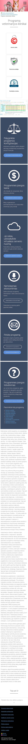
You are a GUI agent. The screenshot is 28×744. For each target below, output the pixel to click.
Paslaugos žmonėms (10, 421)
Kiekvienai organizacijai (10, 422)
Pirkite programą (5, 724)
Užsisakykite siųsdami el (12, 346)
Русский (4, 735)
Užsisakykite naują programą (14, 401)
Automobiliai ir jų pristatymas (12, 419)
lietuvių (4, 733)
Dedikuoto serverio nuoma (13, 255)
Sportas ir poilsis (9, 418)
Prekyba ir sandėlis (9, 410)
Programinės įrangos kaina (13, 197)
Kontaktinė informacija (12, 352)
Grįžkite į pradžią (5, 730)
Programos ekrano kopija (7, 708)
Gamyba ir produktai (10, 411)
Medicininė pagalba (10, 415)
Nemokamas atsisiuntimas (13, 300)
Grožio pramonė (9, 416)
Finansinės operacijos (10, 413)
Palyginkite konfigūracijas (13, 155)
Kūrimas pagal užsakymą (7, 727)
